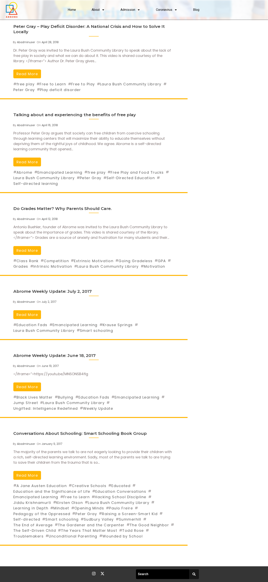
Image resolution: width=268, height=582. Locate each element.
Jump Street (25, 402)
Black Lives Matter (34, 397)
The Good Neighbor (149, 525)
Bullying (65, 397)
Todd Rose (133, 530)
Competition (56, 260)
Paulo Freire (121, 508)
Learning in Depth (30, 508)
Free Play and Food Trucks (137, 172)
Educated (120, 485)
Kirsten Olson (69, 502)
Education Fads (31, 324)
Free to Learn (53, 84)
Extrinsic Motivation (93, 260)
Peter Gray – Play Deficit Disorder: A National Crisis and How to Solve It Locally (89, 29)
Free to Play (83, 84)
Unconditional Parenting (73, 536)
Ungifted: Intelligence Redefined (45, 408)
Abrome (24, 172)
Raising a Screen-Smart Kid (130, 513)
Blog (196, 10)
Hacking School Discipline (120, 496)
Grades (20, 266)
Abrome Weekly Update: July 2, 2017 (52, 291)
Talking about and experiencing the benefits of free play (74, 114)
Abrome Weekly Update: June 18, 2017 (54, 355)
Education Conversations (120, 491)
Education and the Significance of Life (51, 491)
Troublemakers (28, 536)
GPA (162, 260)
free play (25, 84)
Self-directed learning (35, 183)
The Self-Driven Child (34, 530)
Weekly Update (98, 408)
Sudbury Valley (99, 519)
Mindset (61, 508)
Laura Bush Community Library (130, 84)
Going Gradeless (136, 260)
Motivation (154, 266)
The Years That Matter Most (89, 530)
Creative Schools (89, 485)
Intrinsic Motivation (52, 266)
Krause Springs (118, 324)
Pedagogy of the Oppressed (41, 513)
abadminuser (26, 42)
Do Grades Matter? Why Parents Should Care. (62, 208)
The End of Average (33, 525)
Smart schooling (96, 330)
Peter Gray (24, 89)
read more (27, 73)
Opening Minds (89, 508)
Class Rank (27, 260)
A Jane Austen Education (41, 485)
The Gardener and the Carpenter (91, 525)
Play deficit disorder (60, 89)
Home (72, 10)
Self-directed (26, 519)
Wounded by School (122, 536)
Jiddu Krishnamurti (32, 502)
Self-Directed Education (131, 177)
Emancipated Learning (59, 172)
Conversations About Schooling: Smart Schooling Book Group (80, 433)
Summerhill (130, 519)
